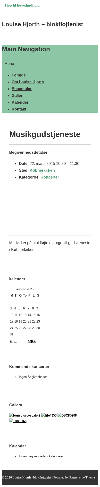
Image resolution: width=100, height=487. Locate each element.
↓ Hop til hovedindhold (21, 5)
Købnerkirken (42, 170)
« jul (13, 341)
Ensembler (22, 89)
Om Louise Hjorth (28, 82)
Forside (19, 75)
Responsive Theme (82, 477)
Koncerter (50, 177)
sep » (32, 341)
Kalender (20, 102)
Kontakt (19, 109)
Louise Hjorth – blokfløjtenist (42, 24)
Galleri (17, 96)
